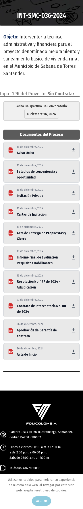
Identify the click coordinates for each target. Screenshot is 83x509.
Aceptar (41, 501)
